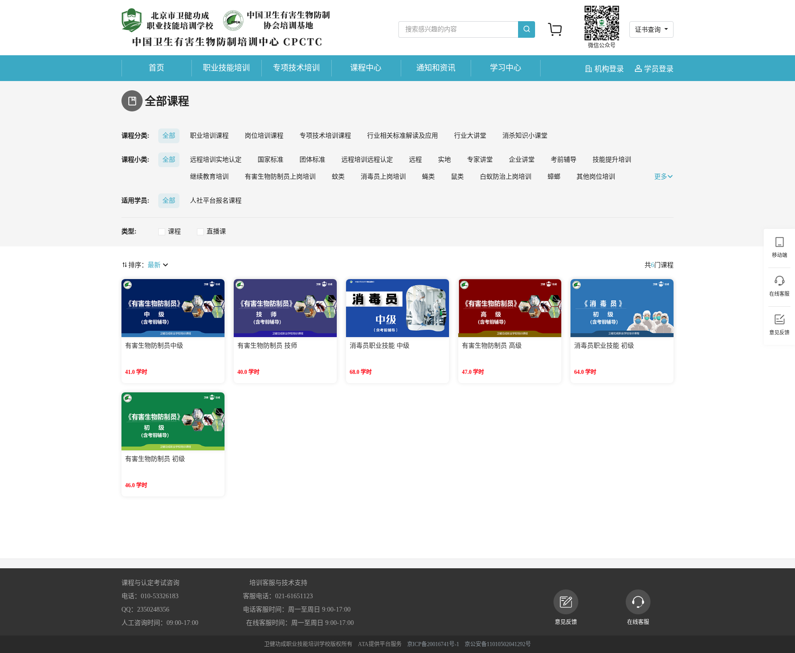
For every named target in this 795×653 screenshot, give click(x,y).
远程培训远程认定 (367, 159)
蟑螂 (553, 176)
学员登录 (658, 69)
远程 (415, 159)
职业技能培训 (226, 68)
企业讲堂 (522, 159)
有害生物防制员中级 (154, 345)
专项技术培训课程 (325, 135)
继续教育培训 (209, 176)
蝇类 (428, 176)
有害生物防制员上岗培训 (280, 176)
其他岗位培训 (595, 176)
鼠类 (457, 176)
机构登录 (609, 69)
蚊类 (338, 176)
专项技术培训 (296, 68)
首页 (156, 68)
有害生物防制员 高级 (492, 345)
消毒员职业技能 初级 (604, 345)
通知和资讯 (435, 68)
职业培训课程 (209, 135)
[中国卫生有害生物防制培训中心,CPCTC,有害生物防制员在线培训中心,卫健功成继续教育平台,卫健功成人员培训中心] (225, 28)
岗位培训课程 (264, 135)
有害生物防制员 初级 (155, 458)
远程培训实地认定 (216, 159)
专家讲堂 (480, 159)
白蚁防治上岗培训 (505, 176)
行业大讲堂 (470, 135)
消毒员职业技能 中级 (379, 345)
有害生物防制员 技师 (267, 345)
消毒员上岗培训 (383, 176)
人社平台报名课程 (216, 200)
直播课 (216, 231)
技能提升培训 (612, 159)
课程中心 (365, 68)
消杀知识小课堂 (524, 135)
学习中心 (505, 68)
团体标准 (312, 159)
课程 (174, 231)
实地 (444, 159)
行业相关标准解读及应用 (402, 135)
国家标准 (270, 159)
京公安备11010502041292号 (498, 644)
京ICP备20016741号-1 (433, 644)
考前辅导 (563, 159)
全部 (168, 135)
